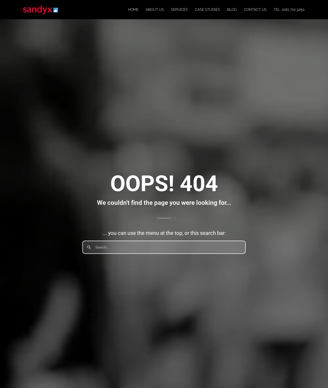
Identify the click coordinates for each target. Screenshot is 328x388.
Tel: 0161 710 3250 (289, 9)
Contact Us (255, 9)
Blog (232, 9)
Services (179, 9)
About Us (155, 9)
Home (133, 9)
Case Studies (207, 9)
